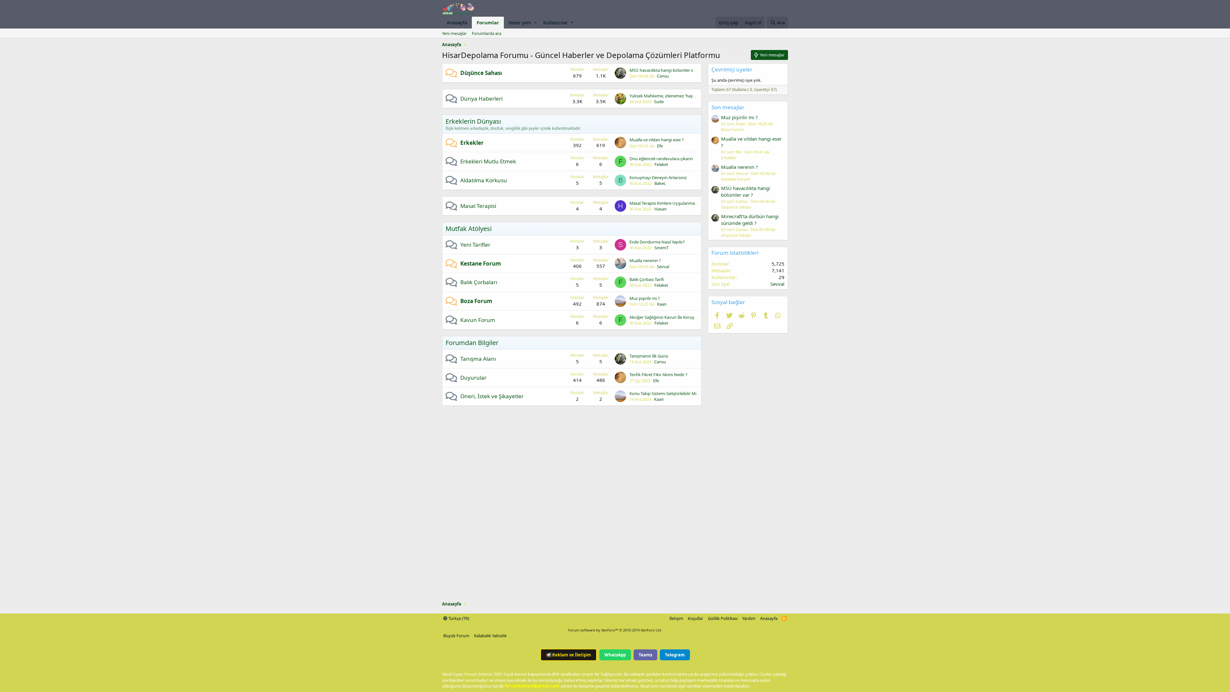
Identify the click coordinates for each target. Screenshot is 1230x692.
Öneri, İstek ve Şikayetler (492, 396)
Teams (645, 655)
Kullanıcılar (555, 22)
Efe (660, 146)
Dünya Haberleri (481, 98)
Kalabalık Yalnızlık (490, 635)
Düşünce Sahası (481, 73)
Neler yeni (520, 22)
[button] (535, 23)
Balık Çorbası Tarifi (646, 279)
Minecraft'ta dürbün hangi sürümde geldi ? (750, 219)
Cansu (663, 76)
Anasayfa (457, 22)
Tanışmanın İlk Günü (648, 356)
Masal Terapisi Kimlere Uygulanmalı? (664, 203)
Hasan (660, 209)
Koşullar (695, 618)
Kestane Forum (480, 263)
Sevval (663, 266)
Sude (659, 101)
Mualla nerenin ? (645, 260)
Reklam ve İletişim (568, 655)
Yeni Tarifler (475, 244)
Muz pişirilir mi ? (644, 298)
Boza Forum (476, 301)
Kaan (662, 304)
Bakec (660, 183)
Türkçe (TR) (458, 618)
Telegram (675, 655)
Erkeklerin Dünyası (473, 121)
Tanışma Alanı (478, 358)
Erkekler (472, 142)
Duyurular (473, 377)
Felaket (661, 164)
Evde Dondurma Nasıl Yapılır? (657, 242)
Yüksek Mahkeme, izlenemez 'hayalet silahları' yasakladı (682, 96)
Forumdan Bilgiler (472, 342)
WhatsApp (615, 655)
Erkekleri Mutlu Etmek (488, 161)
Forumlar (488, 22)
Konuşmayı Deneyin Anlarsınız (658, 177)
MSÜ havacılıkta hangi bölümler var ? (664, 70)
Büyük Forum (456, 635)
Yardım (748, 618)
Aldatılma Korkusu (483, 180)
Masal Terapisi (478, 206)
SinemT (661, 248)
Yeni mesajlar (454, 33)
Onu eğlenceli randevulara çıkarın (661, 158)
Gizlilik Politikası (723, 618)
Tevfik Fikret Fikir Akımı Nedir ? (658, 374)
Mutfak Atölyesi (469, 228)
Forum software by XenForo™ (615, 630)
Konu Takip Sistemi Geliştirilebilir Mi (662, 393)
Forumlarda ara (486, 33)
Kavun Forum (477, 320)
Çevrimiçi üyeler (731, 69)
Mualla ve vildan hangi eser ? (656, 140)
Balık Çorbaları (478, 282)
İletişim (676, 618)
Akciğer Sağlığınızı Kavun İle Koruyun (664, 317)
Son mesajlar (727, 107)
